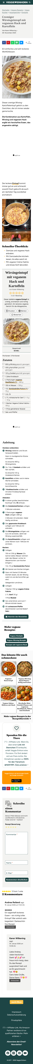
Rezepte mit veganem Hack (16, 645)
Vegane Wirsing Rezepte (16, 640)
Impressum (16, 1012)
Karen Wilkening (10, 30)
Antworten (10, 927)
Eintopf (15, 183)
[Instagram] (13, 1053)
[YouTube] (25, 1053)
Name (9, 863)
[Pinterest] (19, 1053)
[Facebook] (8, 1053)
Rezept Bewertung (12, 824)
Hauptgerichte (14, 13)
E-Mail (9, 873)
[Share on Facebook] (4, 42)
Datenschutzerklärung (16, 1015)
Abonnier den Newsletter (17, 617)
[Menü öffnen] (3, 2)
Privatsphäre (16, 1020)
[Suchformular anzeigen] (29, 2)
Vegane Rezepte (17, 10)
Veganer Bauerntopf (8, 679)
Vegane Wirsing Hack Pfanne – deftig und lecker (24, 680)
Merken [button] (24, 311)
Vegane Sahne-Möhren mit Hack (8, 704)
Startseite (5, 10)
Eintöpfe (25, 13)
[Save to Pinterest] (8, 42)
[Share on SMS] (17, 42)
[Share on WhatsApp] (13, 42)
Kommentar (12, 834)
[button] (10, 293)
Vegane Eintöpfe (16, 636)
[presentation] (8, 668)
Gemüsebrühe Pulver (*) (18, 389)
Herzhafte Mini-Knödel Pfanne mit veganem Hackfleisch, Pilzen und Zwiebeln (24, 706)
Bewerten (17, 315)
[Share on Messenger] (21, 42)
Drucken (11, 311)
